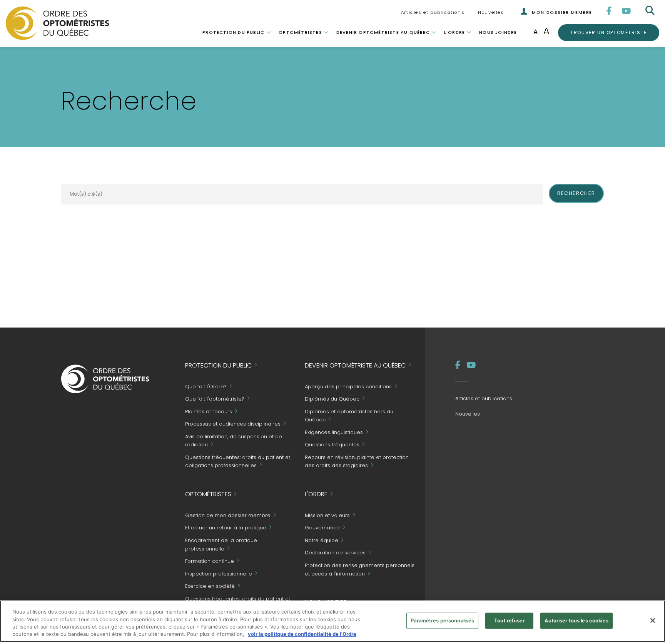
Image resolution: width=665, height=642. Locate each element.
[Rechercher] (650, 11)
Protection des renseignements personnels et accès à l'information (359, 569)
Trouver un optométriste (608, 32)
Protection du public (233, 32)
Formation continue (209, 561)
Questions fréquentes (332, 445)
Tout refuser (509, 620)
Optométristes (300, 32)
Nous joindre (498, 32)
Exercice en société (210, 586)
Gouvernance (322, 528)
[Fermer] (652, 620)
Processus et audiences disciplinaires (233, 424)
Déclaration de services (335, 553)
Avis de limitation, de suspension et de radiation (233, 441)
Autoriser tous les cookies (576, 620)
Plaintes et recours (208, 411)
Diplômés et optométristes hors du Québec (349, 416)
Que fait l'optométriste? (214, 399)
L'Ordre (454, 32)
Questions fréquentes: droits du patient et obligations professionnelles (237, 461)
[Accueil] (57, 23)
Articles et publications (432, 12)
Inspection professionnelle (218, 573)
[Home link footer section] (105, 378)
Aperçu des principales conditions (348, 386)
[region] (332, 621)
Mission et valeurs (327, 515)
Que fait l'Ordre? (206, 386)
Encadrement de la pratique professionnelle (221, 544)
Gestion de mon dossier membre (228, 515)
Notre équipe (321, 540)
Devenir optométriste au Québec (383, 32)
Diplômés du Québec (332, 399)
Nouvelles (491, 12)
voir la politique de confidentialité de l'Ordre (302, 634)
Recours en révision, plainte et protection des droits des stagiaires (357, 461)
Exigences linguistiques (334, 432)
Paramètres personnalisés (442, 620)
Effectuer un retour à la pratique (225, 528)
